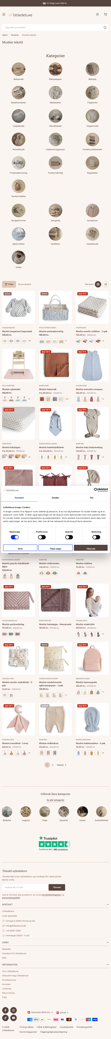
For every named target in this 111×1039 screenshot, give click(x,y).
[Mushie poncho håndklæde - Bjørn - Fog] (11, 576)
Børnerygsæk (83, 679)
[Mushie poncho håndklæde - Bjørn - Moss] (18, 576)
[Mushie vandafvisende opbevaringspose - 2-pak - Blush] (48, 695)
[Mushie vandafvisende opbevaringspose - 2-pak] (55, 658)
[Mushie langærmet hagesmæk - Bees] (5, 341)
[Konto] (97, 14)
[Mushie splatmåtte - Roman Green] (18, 399)
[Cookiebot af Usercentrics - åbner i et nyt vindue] (96, 490)
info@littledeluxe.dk (16, 925)
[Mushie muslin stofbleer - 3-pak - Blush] (85, 341)
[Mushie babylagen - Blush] (11, 457)
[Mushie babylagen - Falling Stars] (24, 457)
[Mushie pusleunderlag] (18, 600)
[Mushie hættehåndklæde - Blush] (48, 457)
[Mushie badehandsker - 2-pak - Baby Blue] (78, 753)
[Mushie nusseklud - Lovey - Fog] (18, 753)
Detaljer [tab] (55, 498)
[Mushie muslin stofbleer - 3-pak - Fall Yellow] (98, 341)
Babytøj (80, 444)
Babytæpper (45, 621)
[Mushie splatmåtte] (18, 365)
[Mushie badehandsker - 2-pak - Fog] (98, 753)
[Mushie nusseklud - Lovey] (18, 719)
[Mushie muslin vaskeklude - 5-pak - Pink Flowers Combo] (5, 695)
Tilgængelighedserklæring (53, 1032)
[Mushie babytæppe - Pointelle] (18, 481)
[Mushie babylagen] (18, 423)
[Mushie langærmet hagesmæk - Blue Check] (11, 341)
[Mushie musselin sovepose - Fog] (98, 399)
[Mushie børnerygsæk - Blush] (78, 692)
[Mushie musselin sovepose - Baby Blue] (78, 399)
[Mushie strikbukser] (55, 719)
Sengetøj (6, 444)
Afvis (20, 549)
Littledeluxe (8, 1030)
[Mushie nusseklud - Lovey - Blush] (5, 753)
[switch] (42, 537)
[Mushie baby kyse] (92, 481)
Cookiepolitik (66, 1027)
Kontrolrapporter (28, 1032)
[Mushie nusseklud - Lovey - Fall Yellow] (11, 753)
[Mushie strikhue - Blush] (78, 573)
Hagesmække (8, 328)
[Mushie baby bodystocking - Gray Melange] (98, 457)
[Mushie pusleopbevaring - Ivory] (55, 341)
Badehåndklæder (48, 444)
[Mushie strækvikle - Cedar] (91, 634)
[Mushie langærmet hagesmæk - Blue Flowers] (18, 341)
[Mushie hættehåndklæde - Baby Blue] (42, 457)
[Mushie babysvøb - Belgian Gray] (55, 399)
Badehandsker (83, 740)
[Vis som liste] (105, 284)
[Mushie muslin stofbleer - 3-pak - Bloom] (78, 341)
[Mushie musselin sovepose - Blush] (85, 399)
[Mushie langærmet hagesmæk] (18, 307)
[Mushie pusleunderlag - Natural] (18, 634)
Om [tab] (91, 498)
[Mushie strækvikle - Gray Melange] (98, 634)
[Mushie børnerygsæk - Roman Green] (98, 692)
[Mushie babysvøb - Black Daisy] (61, 399)
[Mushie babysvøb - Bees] (48, 399)
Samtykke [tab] (19, 498)
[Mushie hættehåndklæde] (55, 423)
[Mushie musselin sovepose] (92, 365)
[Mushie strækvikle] (92, 600)
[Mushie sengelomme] (55, 481)
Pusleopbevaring (47, 328)
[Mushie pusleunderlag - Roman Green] (11, 634)
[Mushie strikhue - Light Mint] (85, 573)
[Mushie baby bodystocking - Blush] (85, 457)
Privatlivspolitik (84, 1027)
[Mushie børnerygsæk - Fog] (85, 692)
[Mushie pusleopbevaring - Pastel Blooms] (61, 341)
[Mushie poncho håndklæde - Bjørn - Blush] (5, 576)
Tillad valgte (55, 549)
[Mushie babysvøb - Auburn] (42, 399)
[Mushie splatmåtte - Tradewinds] (24, 399)
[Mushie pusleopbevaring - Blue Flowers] (42, 341)
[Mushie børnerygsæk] (92, 658)
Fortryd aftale (26, 1027)
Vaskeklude (8, 679)
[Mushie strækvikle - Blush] (85, 634)
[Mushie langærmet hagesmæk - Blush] (24, 341)
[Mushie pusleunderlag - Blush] (5, 634)
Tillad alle (90, 549)
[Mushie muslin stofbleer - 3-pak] (92, 307)
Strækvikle (81, 621)
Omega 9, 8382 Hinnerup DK (20, 921)
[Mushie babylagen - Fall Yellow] (18, 457)
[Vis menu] (3, 14)
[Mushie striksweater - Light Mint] (55, 573)
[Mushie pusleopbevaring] (55, 307)
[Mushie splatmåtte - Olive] (11, 399)
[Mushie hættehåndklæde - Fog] (61, 457)
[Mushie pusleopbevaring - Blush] (48, 341)
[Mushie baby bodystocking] (92, 423)
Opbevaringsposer (48, 679)
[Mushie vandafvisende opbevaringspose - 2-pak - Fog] (55, 695)
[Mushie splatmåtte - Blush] (5, 399)
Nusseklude (8, 740)
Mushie (15, 35)
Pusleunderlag (9, 621)
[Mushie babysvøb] (55, 365)
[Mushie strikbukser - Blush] (48, 753)
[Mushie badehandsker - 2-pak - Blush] (85, 753)
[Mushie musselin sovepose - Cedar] (91, 399)
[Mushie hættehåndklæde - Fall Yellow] (55, 457)
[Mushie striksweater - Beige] (42, 573)
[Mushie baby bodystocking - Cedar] (91, 457)
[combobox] (55, 27)
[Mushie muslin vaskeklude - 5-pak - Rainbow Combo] (11, 695)
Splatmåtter (8, 386)
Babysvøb (44, 386)
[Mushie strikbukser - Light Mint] (55, 753)
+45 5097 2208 (13, 930)
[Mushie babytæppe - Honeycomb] (55, 600)
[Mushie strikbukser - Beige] (42, 753)
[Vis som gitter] (98, 284)
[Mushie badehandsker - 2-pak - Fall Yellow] (91, 753)
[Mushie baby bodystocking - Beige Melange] (78, 457)
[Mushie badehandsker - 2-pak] (92, 719)
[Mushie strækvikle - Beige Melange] (78, 634)
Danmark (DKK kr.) (40, 1012)
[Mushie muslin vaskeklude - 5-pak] (18, 658)
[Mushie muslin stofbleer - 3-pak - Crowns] (91, 341)
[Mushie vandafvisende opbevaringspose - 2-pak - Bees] (42, 695)
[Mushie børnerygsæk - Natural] (91, 692)
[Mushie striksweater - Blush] (48, 573)
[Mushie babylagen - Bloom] (5, 457)
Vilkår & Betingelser (47, 1027)
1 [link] (47, 765)
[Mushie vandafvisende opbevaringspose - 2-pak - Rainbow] (61, 695)
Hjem (5, 35)
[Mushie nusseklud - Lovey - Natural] (24, 753)
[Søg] (105, 27)
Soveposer (81, 386)
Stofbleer (81, 328)
